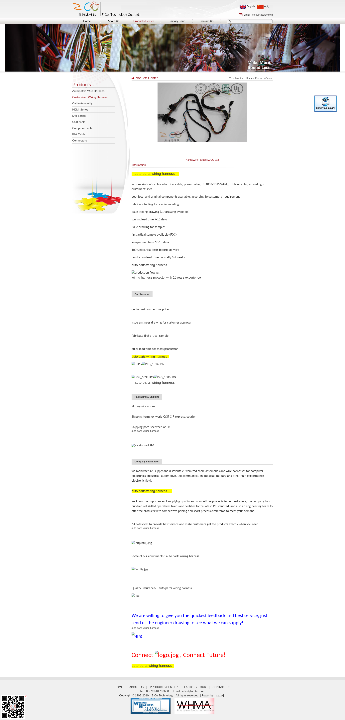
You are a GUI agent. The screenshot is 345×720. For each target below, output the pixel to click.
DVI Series (79, 115)
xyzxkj (220, 695)
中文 (266, 6)
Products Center (143, 21)
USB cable (78, 121)
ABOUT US (136, 687)
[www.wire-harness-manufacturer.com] (150, 712)
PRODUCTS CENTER (164, 687)
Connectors (79, 140)
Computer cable (82, 128)
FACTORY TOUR (195, 687)
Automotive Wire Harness (88, 91)
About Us (113, 21)
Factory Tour (177, 21)
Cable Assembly (82, 103)
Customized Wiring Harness (89, 97)
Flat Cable (78, 134)
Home (87, 21)
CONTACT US (221, 687)
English (250, 6)
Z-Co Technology (162, 695)
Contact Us (206, 21)
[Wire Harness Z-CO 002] (202, 141)
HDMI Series (80, 109)
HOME (119, 687)
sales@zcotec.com (262, 14)
